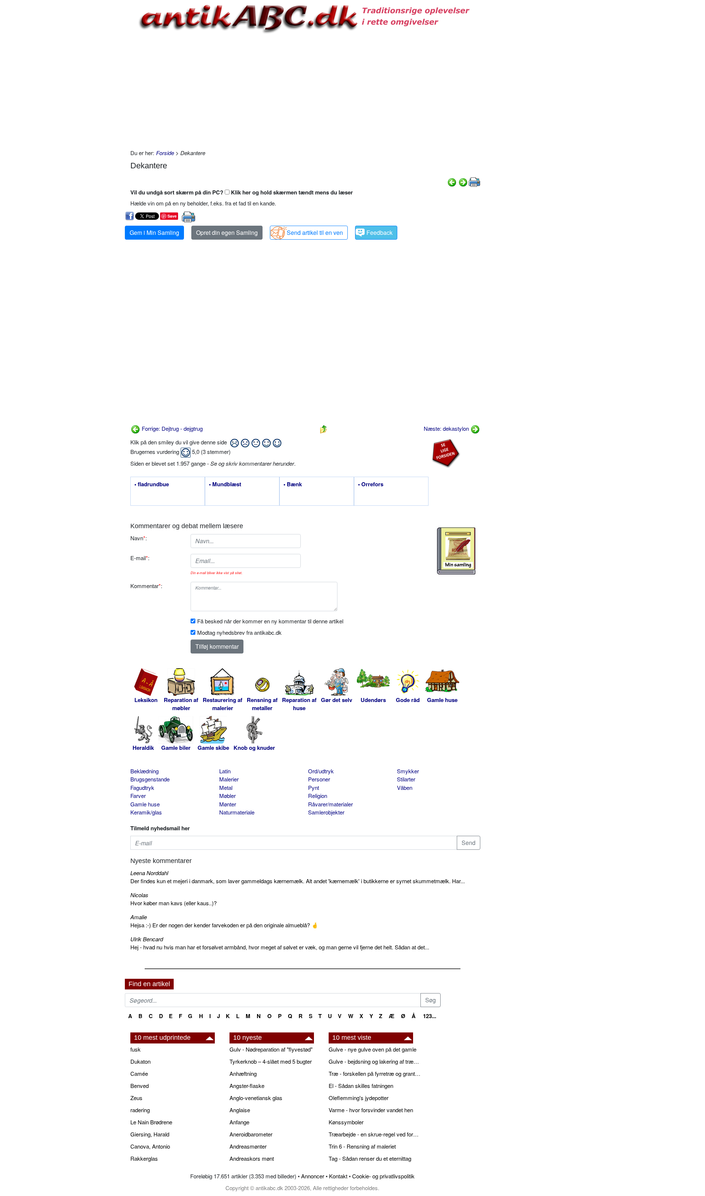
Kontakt (338, 1176)
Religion (317, 795)
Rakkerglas (144, 1158)
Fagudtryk (142, 787)
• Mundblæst (225, 484)
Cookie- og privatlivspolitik (383, 1176)
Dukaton (140, 1061)
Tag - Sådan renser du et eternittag (370, 1158)
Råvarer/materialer (330, 804)
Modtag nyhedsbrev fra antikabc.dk (239, 632)
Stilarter (406, 779)
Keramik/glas (146, 812)
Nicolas (139, 895)
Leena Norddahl (149, 873)
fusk (135, 1049)
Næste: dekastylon (447, 428)
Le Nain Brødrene (151, 1122)
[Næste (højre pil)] (463, 181)
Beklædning (144, 771)
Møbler (227, 795)
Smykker (408, 771)
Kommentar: (146, 586)
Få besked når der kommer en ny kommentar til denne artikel (270, 621)
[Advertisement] (94, 111)
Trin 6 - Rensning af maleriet (362, 1146)
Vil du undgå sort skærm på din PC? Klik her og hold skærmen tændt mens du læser (241, 192)
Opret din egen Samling (227, 232)
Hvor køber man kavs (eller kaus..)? (173, 903)
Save (172, 216)
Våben (404, 787)
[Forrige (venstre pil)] (452, 181)
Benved (139, 1085)
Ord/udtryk (321, 771)
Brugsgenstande (150, 779)
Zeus (136, 1098)
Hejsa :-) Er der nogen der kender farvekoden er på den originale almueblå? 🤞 (224, 925)
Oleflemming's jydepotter (358, 1098)
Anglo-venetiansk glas (255, 1098)
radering (140, 1110)
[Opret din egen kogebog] (456, 551)
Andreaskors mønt (251, 1158)
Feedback (379, 232)
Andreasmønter (248, 1146)
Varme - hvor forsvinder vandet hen (371, 1110)
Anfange (239, 1122)
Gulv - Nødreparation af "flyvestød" (270, 1049)
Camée (139, 1073)
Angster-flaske (246, 1085)
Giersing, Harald (149, 1134)
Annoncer (312, 1176)
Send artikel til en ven (315, 232)
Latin (225, 771)
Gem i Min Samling (154, 232)
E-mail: (139, 558)
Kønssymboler (346, 1122)
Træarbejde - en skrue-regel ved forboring (374, 1134)
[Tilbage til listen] (323, 428)
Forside (165, 153)
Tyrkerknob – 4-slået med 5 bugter (270, 1061)
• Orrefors (370, 484)
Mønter (227, 804)
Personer (319, 779)
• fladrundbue (151, 484)
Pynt (313, 787)
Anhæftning (243, 1073)
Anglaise (239, 1110)
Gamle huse (145, 804)
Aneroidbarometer (250, 1134)
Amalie (138, 917)
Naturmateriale (236, 812)
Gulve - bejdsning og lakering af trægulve (374, 1061)
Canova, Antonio (150, 1146)
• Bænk (292, 484)
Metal (225, 787)
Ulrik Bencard (146, 939)
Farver (138, 795)
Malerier (229, 779)
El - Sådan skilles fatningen (361, 1085)
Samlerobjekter (326, 812)
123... (429, 1016)
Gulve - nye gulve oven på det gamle (372, 1049)
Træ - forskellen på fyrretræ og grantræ (374, 1073)
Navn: (138, 538)
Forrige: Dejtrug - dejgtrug (171, 428)
